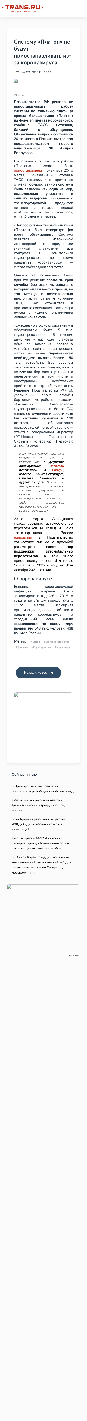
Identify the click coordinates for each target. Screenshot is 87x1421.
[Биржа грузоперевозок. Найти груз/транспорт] (22, 8)
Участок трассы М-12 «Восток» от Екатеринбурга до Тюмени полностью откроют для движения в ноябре (40, 843)
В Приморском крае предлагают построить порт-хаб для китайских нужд (43, 789)
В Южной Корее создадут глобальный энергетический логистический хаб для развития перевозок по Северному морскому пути (41, 865)
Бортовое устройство (57, 642)
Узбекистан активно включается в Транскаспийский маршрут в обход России (38, 805)
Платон (36, 642)
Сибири (57, 470)
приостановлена (28, 170)
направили (23, 537)
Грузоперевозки (42, 647)
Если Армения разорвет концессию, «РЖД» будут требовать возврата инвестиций (38, 824)
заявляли (57, 466)
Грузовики (22, 647)
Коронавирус (63, 647)
